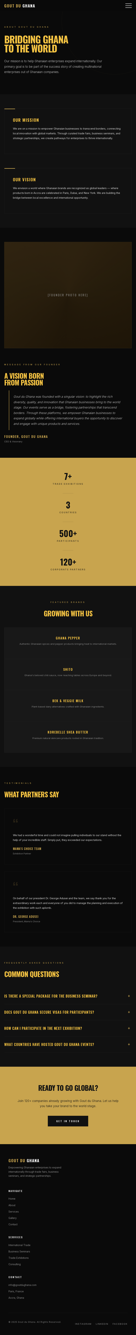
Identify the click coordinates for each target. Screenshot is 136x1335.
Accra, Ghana (16, 1297)
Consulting (14, 1264)
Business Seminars (19, 1251)
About (11, 1205)
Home (11, 1198)
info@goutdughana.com (22, 1284)
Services (13, 1211)
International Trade (19, 1245)
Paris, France (16, 1291)
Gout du (19, 6)
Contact (13, 1224)
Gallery (12, 1217)
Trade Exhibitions (18, 1257)
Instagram (83, 1323)
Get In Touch (68, 1121)
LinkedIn (102, 1323)
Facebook (120, 1323)
